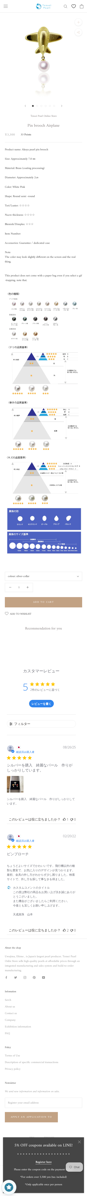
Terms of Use (12, 1056)
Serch (8, 1000)
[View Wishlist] (73, 6)
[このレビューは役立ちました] (64, 930)
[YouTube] (43, 977)
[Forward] (25, 106)
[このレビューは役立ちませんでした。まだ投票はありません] (71, 819)
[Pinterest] (34, 977)
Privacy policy (12, 1069)
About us (10, 1007)
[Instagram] (24, 977)
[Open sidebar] (6, 6)
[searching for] (65, 6)
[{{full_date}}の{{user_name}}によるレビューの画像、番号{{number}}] (15, 784)
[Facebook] (6, 977)
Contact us (11, 1013)
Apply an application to (31, 1117)
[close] (79, 1141)
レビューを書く (41, 704)
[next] (61, 106)
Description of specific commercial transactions (31, 1062)
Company (10, 1020)
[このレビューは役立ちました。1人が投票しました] (64, 819)
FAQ (7, 1033)
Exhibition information (18, 1027)
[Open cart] (81, 6)
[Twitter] (15, 977)
